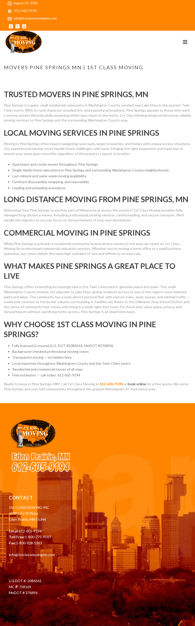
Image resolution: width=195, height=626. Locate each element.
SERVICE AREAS (99, 77)
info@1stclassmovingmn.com (35, 18)
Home (80, 77)
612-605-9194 (25, 11)
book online (137, 384)
